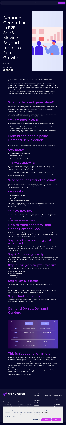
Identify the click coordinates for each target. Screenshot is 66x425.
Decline (56, 419)
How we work (38, 398)
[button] (28, 3)
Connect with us (58, 396)
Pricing (54, 3)
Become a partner (37, 401)
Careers (36, 405)
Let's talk (62, 3)
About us (36, 395)
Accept (46, 419)
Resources (48, 395)
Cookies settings (36, 419)
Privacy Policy (45, 412)
